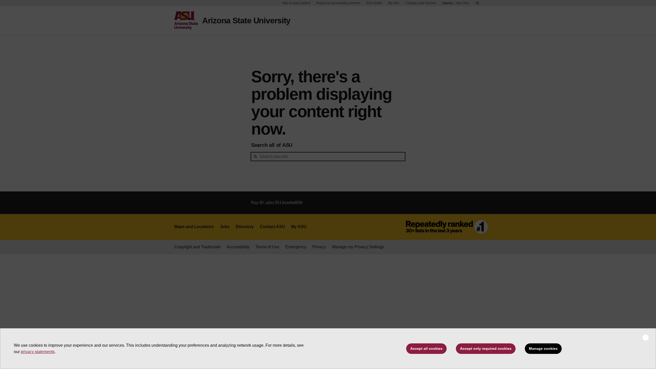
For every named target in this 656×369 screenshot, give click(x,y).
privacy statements (38, 352)
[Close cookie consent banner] (645, 337)
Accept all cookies (426, 348)
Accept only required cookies (485, 348)
